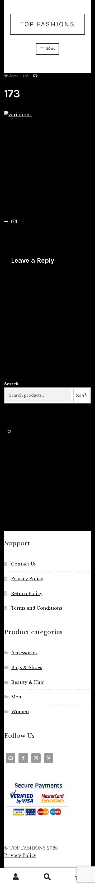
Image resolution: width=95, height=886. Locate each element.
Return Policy (26, 593)
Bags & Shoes (26, 667)
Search (11, 384)
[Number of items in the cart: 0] (8, 431)
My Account (16, 877)
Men (16, 696)
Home (14, 75)
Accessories (24, 652)
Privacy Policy (27, 578)
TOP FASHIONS (47, 24)
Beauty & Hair (27, 682)
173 (25, 75)
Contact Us (23, 564)
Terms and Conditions (36, 608)
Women (20, 711)
